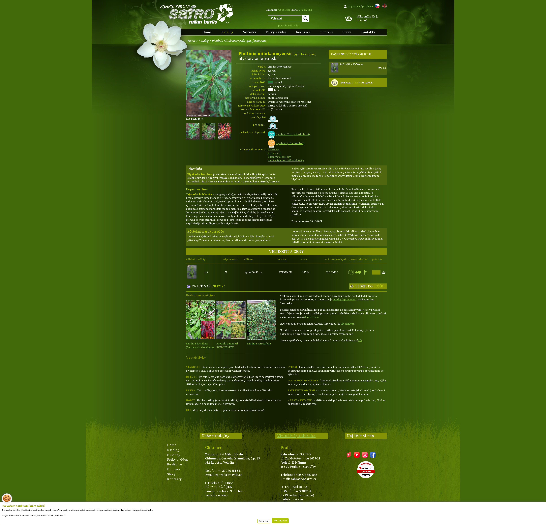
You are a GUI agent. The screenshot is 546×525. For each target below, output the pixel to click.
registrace (355, 6)
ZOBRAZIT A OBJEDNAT (357, 82)
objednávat (347, 323)
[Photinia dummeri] (231, 320)
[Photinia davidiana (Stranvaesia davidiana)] (200, 320)
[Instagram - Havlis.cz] (365, 456)
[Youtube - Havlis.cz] (357, 456)
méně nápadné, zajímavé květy (286, 160)
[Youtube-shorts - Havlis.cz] (349, 456)
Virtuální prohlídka (296, 435)
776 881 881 (284, 10)
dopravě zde (311, 317)
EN (384, 5)
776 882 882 (305, 10)
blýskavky (274, 149)
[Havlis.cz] (196, 14)
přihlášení (368, 6)
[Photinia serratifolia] (261, 320)
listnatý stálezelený (279, 157)
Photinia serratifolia (259, 343)
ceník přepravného (344, 299)
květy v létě (274, 153)
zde (360, 340)
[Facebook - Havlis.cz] (373, 456)
